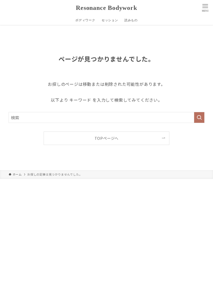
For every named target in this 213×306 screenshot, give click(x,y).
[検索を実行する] (199, 117)
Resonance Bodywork (106, 8)
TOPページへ (107, 138)
